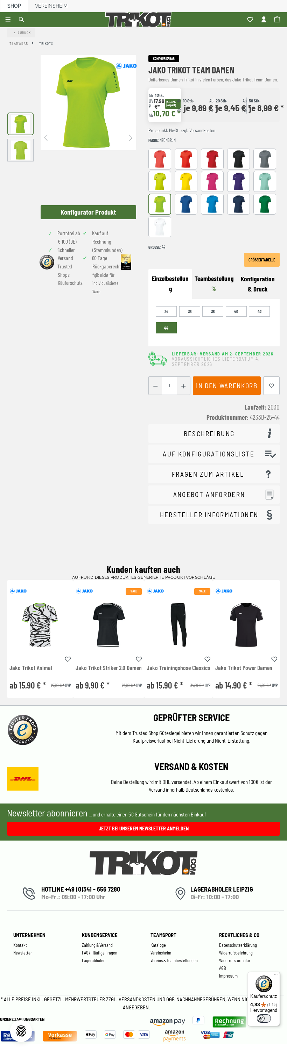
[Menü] (9, 20)
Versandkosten (137, 999)
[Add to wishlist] (68, 658)
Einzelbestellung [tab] (170, 283)
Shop (14, 6)
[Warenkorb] (278, 20)
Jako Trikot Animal (30, 667)
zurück (24, 32)
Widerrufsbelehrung (236, 952)
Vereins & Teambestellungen (174, 960)
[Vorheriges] (46, 137)
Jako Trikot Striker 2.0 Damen (109, 667)
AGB (222, 968)
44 (166, 327)
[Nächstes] (131, 137)
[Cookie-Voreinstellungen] (20, 1031)
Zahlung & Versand (97, 945)
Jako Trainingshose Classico (178, 667)
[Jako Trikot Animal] (40, 625)
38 (213, 311)
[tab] (258, 284)
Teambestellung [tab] (214, 283)
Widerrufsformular (234, 960)
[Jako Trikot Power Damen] (246, 625)
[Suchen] (23, 20)
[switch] (264, 1018)
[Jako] (126, 66)
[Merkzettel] (251, 20)
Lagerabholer (93, 960)
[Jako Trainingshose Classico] (178, 625)
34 (166, 311)
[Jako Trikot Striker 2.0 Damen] (109, 625)
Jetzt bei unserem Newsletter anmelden (144, 828)
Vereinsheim (51, 6)
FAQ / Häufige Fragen (99, 952)
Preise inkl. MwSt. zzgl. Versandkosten (181, 130)
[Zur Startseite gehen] (139, 19)
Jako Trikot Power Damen (243, 667)
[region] (71, 137)
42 (259, 311)
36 (189, 311)
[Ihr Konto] (265, 20)
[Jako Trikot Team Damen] (88, 102)
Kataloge (158, 945)
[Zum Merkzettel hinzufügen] (271, 385)
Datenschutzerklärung (238, 945)
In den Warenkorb (226, 386)
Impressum (228, 975)
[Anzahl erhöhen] (183, 385)
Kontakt (20, 945)
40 (236, 311)
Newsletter (22, 952)
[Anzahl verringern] (155, 385)
